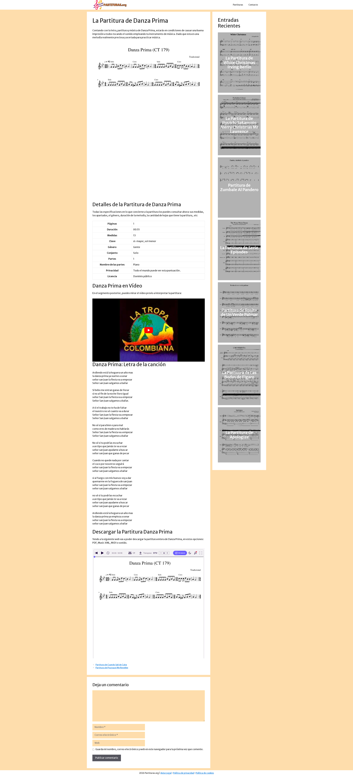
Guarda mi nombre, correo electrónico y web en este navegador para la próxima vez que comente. (149, 749)
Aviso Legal (166, 773)
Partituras (238, 4)
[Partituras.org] (109, 4)
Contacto (253, 4)
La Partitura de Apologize (239, 434)
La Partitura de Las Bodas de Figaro (239, 374)
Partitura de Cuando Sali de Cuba (111, 664)
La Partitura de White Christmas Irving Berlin (239, 62)
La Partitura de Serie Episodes (239, 250)
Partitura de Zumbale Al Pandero (239, 187)
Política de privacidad (183, 773)
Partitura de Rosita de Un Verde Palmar (239, 312)
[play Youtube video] (148, 330)
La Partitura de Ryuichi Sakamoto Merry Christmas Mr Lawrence (239, 125)
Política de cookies (205, 773)
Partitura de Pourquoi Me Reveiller (112, 667)
